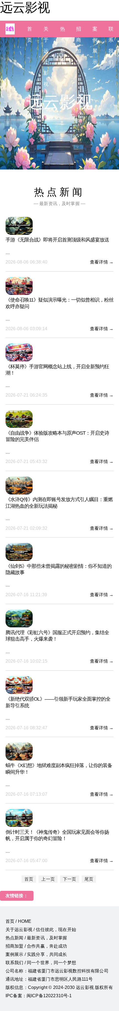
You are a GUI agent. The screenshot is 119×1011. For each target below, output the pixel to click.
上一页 (48, 879)
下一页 (69, 879)
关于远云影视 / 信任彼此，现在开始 (41, 929)
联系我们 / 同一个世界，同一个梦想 (41, 962)
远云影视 (25, 7)
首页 (28, 879)
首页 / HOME (18, 921)
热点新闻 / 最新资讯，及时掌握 (36, 937)
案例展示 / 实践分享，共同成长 (36, 954)
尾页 (88, 879)
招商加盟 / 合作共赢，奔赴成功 (36, 946)
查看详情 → (101, 262)
